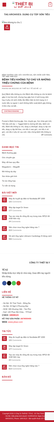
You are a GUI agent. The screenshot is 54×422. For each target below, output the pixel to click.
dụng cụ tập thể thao (13, 129)
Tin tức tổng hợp (9, 181)
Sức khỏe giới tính (41, 75)
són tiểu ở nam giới (29, 129)
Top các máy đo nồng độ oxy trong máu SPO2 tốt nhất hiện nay (29, 217)
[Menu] (4, 4)
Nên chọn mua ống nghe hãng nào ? (24, 227)
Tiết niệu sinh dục (10, 76)
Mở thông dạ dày (9, 171)
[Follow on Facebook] (4, 283)
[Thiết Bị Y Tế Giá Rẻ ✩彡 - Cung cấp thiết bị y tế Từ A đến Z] (22, 5)
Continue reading (12, 111)
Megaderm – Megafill (11, 167)
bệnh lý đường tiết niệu (33, 124)
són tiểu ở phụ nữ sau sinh (16, 132)
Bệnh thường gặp (9, 75)
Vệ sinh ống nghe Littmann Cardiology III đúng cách (30, 236)
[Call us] (14, 283)
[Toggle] (51, 152)
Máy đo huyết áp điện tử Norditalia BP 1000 (27, 199)
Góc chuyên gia (25, 75)
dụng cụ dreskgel (31, 127)
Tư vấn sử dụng (8, 186)
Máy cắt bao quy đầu (10, 162)
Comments (46, 135)
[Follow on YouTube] (18, 283)
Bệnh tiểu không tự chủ (15, 127)
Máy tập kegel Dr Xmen (18, 207)
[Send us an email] (9, 283)
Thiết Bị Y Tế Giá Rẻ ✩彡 (32, 88)
